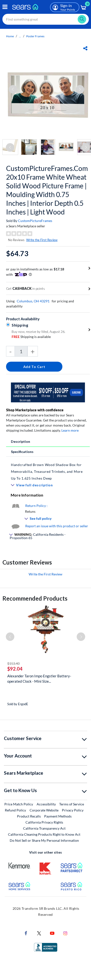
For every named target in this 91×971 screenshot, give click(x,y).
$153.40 (13, 663)
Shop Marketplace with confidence (35, 410)
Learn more (70, 430)
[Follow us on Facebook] (26, 933)
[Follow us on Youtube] (52, 933)
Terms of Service (71, 804)
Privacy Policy (72, 810)
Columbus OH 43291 (33, 301)
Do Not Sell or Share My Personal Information (44, 840)
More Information (27, 495)
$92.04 (15, 669)
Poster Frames (35, 36)
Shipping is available (31, 337)
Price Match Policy (18, 804)
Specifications (22, 452)
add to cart (34, 367)
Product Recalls (29, 816)
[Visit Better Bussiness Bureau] (45, 947)
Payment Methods (58, 816)
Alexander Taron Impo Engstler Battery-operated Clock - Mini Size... (39, 678)
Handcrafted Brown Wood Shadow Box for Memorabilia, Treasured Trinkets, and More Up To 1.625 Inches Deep (47, 471)
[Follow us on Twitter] (39, 933)
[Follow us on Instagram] (65, 933)
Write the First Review (42, 240)
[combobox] (45, 19)
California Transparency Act (44, 828)
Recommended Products (34, 598)
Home (10, 36)
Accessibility (46, 804)
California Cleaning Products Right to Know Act (44, 834)
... (20, 36)
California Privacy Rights (44, 822)
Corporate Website (44, 810)
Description (20, 441)
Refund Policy (15, 810)
